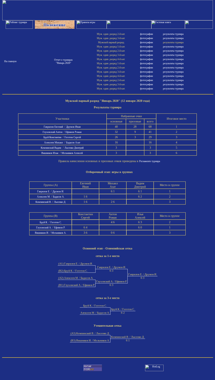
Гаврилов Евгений (54, 126)
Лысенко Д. (60, 201)
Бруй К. (44, 222)
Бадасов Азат (73, 142)
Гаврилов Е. (43, 191)
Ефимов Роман (74, 132)
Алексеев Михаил (54, 142)
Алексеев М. (43, 196)
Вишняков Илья (50, 153)
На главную (10, 61)
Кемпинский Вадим (51, 147)
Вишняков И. (42, 232)
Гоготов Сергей (72, 137)
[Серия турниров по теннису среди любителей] (107, 19)
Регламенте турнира (149, 161)
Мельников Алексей (72, 153)
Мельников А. (58, 232)
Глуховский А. (44, 227)
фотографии (146, 34)
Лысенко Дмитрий (74, 147)
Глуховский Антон (53, 132)
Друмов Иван (73, 126)
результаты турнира (173, 34)
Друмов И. (58, 191)
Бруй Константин (52, 137)
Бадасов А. (58, 196)
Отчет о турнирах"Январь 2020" (63, 61)
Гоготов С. (56, 222)
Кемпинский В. (43, 201)
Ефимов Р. (59, 227)
